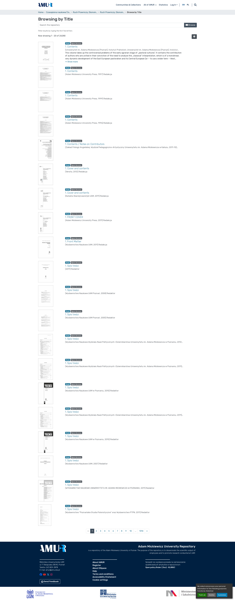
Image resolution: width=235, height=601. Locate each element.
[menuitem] (149, 5)
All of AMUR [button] (149, 5)
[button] (45, 5)
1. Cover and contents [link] (77, 168)
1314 (141, 531)
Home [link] (40, 12)
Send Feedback (51, 581)
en (183, 5)
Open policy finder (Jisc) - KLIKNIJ (160, 567)
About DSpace (99, 568)
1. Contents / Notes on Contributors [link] (84, 144)
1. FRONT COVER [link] (74, 217)
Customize (222, 595)
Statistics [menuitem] (163, 5)
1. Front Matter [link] (73, 241)
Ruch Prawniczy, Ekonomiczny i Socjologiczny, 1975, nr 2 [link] (112, 12)
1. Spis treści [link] (72, 265)
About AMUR (99, 562)
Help (95, 571)
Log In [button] (173, 5)
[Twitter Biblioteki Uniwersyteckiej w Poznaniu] (48, 575)
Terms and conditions (103, 574)
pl (188, 5)
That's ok (202, 595)
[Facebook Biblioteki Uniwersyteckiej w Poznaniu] (41, 575)
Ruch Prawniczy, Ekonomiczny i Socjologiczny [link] (85, 12)
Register (97, 565)
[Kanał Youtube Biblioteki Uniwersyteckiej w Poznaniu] (44, 575)
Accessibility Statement (104, 577)
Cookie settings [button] (100, 580)
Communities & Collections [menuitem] (128, 5)
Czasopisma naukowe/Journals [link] (58, 12)
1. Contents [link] (71, 46)
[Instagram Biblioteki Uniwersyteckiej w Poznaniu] (51, 575)
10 (131, 531)
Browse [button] (191, 25)
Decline (211, 595)
